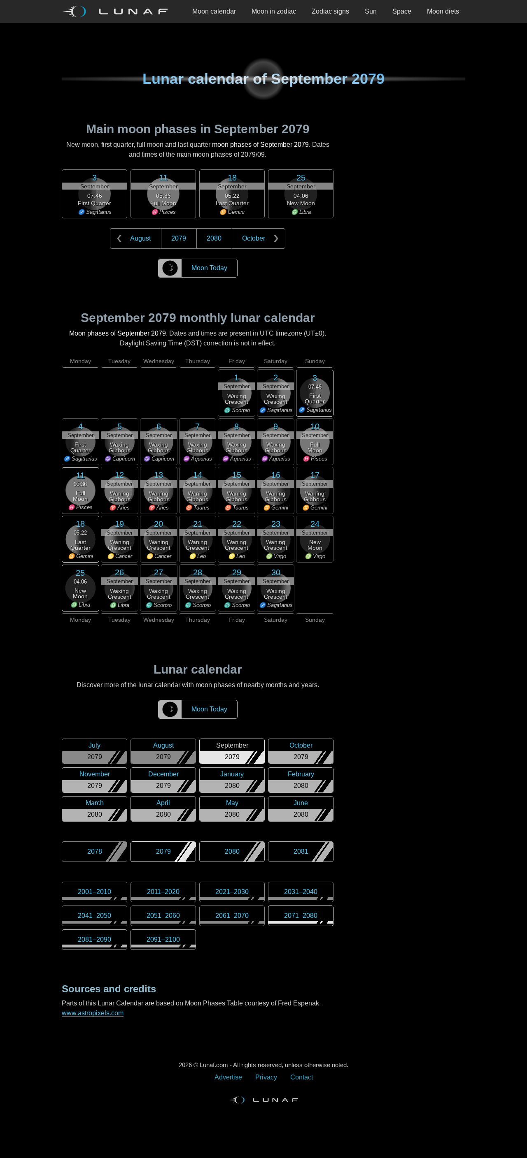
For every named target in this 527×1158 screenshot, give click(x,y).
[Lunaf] (118, 11)
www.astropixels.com (93, 1013)
